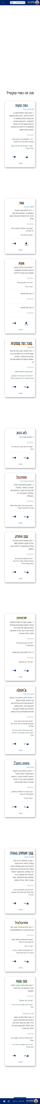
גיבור (16, 874)
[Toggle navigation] (3, 2)
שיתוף (20, 163)
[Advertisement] (23, 182)
